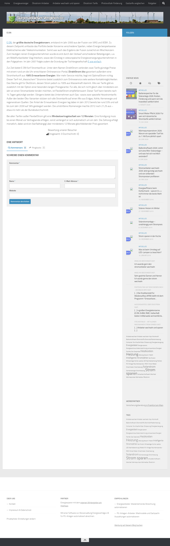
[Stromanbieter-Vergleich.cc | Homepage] (85, 17)
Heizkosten (147, 351)
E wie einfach (94, 61)
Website (12, 190)
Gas (132, 351)
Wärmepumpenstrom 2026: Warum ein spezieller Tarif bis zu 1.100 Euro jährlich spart (151, 133)
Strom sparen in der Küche (150, 236)
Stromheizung (140, 371)
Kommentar (14, 163)
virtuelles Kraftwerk (144, 374)
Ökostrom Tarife (90, 3)
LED (144, 361)
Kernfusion (152, 358)
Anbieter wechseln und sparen (66, 3)
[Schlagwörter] (158, 83)
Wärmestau (139, 377)
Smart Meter (153, 364)
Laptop (141, 361)
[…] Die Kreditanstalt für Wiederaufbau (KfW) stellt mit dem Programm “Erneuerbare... (148, 296)
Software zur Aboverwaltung (80, 513)
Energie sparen (142, 345)
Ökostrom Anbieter (40, 3)
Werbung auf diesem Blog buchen (128, 525)
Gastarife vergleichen (135, 3)
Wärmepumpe (130, 377)
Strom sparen (137, 458)
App (150, 336)
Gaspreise (137, 351)
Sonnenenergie (131, 371)
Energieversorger (21, 3)
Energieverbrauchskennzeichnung (136, 348)
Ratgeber (152, 3)
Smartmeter (130, 367)
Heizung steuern (144, 355)
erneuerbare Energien (155, 348)
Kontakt (12, 504)
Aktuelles (143, 90)
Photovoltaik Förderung (111, 3)
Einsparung (147, 342)
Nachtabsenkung (151, 361)
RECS (146, 364)
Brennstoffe (141, 339)
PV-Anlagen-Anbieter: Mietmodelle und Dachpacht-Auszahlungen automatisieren (137, 515)
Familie (128, 351)
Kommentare (18, 147)
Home (7, 3)
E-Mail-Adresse (71, 181)
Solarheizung (138, 367)
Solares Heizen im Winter (149, 208)
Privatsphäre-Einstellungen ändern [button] (21, 519)
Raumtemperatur (138, 364)
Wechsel (153, 374)
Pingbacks (38, 147)
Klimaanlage (130, 361)
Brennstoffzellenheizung (153, 339)
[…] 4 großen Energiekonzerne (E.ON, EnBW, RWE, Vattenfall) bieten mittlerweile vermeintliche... (148, 313)
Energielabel (131, 345)
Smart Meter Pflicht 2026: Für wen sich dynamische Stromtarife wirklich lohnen (151, 116)
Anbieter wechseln (143, 336)
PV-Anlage (129, 364)
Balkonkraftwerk (131, 339)
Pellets (159, 361)
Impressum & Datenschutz (20, 510)
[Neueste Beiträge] (130, 83)
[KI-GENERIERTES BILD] (131, 131)
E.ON (9, 42)
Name (12, 181)
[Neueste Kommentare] (149, 83)
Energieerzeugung (157, 342)
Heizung (132, 354)
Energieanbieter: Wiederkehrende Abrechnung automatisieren (134, 506)
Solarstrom (149, 366)
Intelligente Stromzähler (137, 358)
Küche (136, 361)
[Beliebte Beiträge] (140, 83)
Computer (129, 342)
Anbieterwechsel (131, 336)
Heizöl (151, 355)
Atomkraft (155, 336)
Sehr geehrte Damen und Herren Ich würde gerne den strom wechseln (148, 279)
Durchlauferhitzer (138, 342)
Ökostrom (146, 377)
